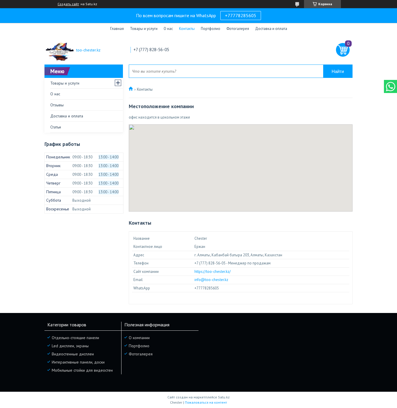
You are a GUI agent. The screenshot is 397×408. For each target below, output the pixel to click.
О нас (168, 28)
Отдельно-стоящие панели (75, 337)
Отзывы (57, 105)
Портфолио (210, 28)
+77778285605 (240, 15)
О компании (139, 337)
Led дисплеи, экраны (70, 345)
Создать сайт (68, 4)
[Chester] (59, 50)
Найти (338, 71)
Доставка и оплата (271, 28)
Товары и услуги (144, 28)
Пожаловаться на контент (206, 402)
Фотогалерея (237, 28)
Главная (117, 28)
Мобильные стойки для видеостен (82, 370)
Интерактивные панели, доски (78, 362)
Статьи (55, 127)
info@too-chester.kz (211, 279)
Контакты (187, 28)
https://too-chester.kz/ (212, 271)
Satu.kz (224, 397)
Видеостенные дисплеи (73, 354)
